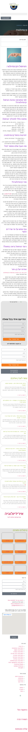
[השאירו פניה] (25, 715)
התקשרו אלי (22, 710)
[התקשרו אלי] (25, 706)
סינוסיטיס (20, 572)
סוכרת (7, 551)
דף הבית (25, 25)
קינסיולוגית (6, 272)
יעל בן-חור (24, 272)
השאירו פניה (22, 719)
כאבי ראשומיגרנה (20, 551)
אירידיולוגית (18, 272)
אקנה (7, 572)
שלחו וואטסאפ (21, 729)
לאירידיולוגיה (7, 194)
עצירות (7, 540)
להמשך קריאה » (22, 395)
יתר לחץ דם (7, 562)
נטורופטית (12, 272)
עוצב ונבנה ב (24, 696)
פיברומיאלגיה (20, 540)
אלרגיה (20, 562)
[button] (14, 14)
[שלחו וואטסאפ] (25, 725)
